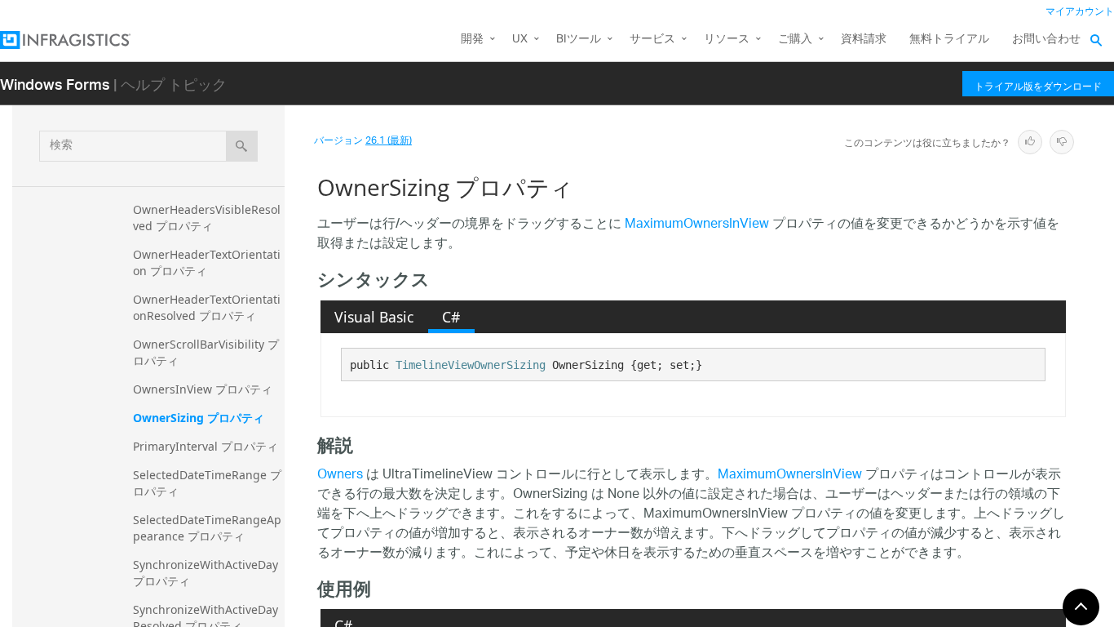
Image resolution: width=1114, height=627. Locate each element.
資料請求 (863, 39)
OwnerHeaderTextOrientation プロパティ (207, 262)
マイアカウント (1079, 12)
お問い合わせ (1046, 39)
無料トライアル (949, 39)
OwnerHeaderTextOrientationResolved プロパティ (207, 307)
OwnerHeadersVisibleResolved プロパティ (207, 217)
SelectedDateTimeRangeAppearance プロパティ (207, 528)
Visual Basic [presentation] (373, 317)
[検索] (242, 146)
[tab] (374, 316)
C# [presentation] (451, 317)
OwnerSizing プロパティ (198, 417)
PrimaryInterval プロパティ (205, 446)
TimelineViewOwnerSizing (471, 364)
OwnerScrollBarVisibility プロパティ (206, 352)
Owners (340, 475)
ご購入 (795, 39)
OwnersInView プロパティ (202, 389)
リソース (726, 39)
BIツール (578, 39)
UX (520, 39)
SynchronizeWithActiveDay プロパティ (207, 573)
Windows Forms (55, 83)
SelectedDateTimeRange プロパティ (207, 483)
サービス (652, 39)
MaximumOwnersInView (697, 224)
